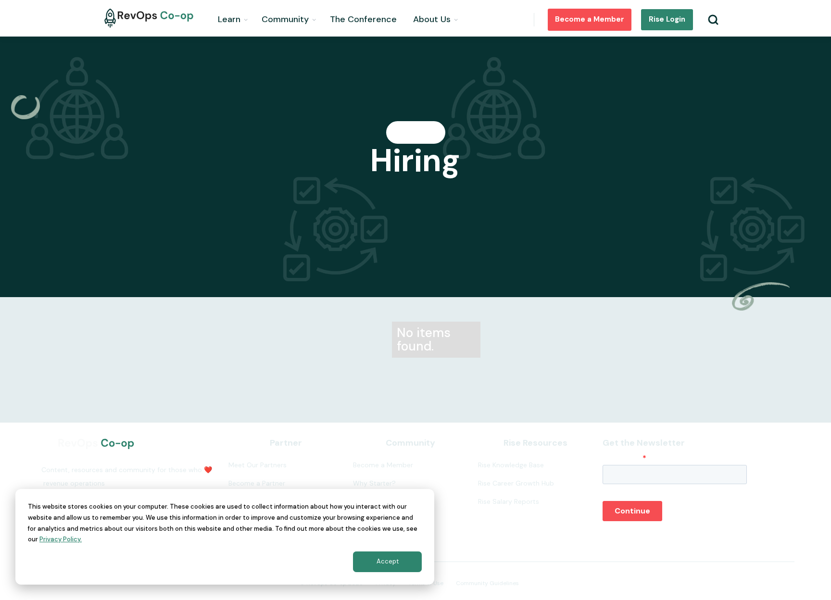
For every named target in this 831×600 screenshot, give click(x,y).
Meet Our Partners (257, 465)
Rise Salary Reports (508, 501)
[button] (233, 18)
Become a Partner (256, 483)
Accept (388, 561)
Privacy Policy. (60, 539)
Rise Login (667, 19)
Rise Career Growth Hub (516, 483)
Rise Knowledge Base (511, 465)
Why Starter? (374, 483)
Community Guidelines (487, 583)
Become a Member (589, 19)
